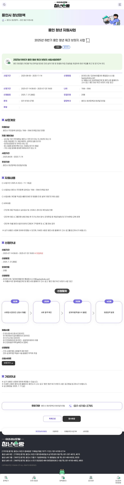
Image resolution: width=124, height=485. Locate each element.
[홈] (3, 20)
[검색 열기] (4, 4)
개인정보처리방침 (41, 431)
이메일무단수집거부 (70, 431)
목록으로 (52, 419)
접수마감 (71, 419)
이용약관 (55, 431)
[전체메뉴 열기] (119, 4)
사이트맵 (86, 431)
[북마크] (87, 41)
